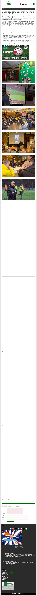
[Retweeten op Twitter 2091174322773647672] (7, 558)
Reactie (3, 513)
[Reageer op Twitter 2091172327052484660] (6, 564)
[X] (24, 529)
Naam (3, 515)
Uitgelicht (7, 499)
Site (3, 519)
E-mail (3, 517)
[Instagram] (13, 529)
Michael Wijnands (22, 593)
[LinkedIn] (19, 529)
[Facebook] (11, 529)
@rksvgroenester (12, 553)
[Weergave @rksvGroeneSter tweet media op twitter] (6, 557)
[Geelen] (24, 4)
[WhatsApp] (26, 529)
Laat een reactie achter (12, 499)
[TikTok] (16, 529)
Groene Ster (7, 553)
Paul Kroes (12, 13)
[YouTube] (21, 529)
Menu (5, 8)
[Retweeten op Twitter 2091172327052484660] (7, 564)
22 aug (16, 553)
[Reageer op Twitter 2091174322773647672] (6, 558)
